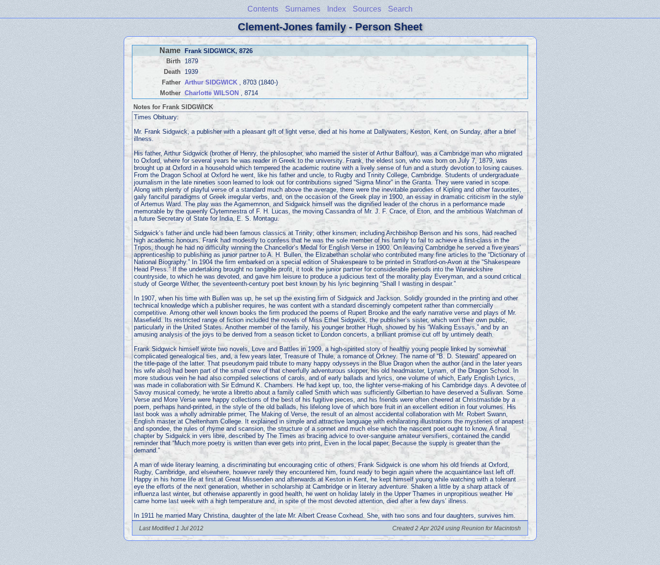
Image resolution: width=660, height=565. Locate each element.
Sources (367, 9)
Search (400, 9)
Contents (262, 9)
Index (336, 9)
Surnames (302, 9)
